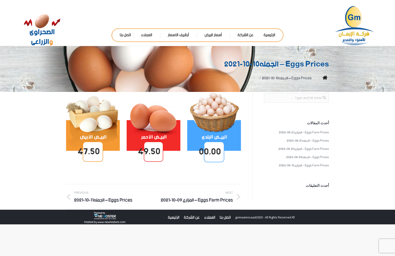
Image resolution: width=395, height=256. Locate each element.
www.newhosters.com (111, 222)
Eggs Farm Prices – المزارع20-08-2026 (303, 149)
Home (321, 78)
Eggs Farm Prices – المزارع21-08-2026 (304, 133)
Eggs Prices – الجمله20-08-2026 (307, 157)
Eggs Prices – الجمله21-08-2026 (308, 141)
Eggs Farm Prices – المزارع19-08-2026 (304, 166)
